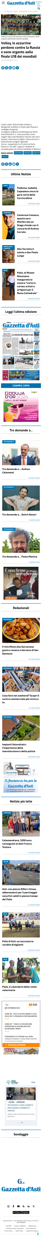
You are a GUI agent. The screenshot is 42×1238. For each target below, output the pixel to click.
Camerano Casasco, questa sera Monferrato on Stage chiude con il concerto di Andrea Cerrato (28, 223)
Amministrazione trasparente (15, 1228)
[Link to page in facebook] (3, 67)
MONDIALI (27, 153)
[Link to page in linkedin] (10, 67)
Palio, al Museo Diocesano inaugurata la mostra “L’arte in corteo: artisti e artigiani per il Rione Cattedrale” (27, 282)
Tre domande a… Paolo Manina (19, 556)
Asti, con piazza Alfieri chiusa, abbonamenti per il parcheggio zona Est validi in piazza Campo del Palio (20, 894)
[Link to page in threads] (17, 67)
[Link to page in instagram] (8, 1206)
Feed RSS (9, 1226)
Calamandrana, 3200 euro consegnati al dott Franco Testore (17, 843)
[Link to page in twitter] (6, 67)
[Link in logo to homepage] (21, 1189)
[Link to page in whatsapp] (13, 67)
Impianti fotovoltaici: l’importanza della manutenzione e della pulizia (18, 748)
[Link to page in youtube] (18, 1206)
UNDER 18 (36, 153)
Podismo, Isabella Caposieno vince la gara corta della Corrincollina (27, 192)
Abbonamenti (32, 1226)
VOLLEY (5, 157)
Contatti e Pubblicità (20, 1226)
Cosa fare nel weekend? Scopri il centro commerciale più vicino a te (20, 699)
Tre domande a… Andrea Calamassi (16, 470)
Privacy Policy (8, 1231)
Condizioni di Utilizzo (32, 1231)
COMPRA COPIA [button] (21, 385)
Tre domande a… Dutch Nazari (19, 514)
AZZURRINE (18, 153)
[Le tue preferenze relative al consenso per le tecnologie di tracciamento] (38, 1234)
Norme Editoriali (31, 1228)
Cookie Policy (19, 1231)
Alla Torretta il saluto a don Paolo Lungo (27, 252)
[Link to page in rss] (23, 1206)
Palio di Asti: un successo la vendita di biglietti (17, 943)
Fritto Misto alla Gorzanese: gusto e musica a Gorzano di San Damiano (20, 650)
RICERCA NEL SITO (39, 2)
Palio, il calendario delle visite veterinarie (19, 988)
